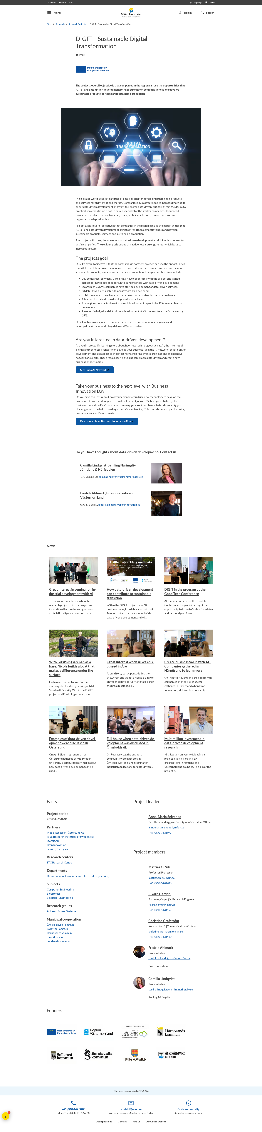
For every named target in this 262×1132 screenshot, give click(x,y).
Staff (71, 2)
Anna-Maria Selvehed (164, 817)
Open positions (104, 1121)
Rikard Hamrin (159, 894)
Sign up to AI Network (93, 370)
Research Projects (77, 24)
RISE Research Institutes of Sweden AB (70, 836)
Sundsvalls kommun (58, 941)
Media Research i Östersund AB (66, 832)
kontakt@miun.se (131, 1109)
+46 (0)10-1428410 (159, 936)
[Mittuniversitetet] (131, 12)
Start (49, 24)
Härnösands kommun (59, 932)
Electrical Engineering (60, 897)
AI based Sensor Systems (61, 911)
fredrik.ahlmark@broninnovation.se (119, 504)
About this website (156, 1121)
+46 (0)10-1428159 (159, 910)
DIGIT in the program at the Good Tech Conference (185, 591)
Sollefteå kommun (57, 928)
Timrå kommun (55, 937)
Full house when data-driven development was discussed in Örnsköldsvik (131, 743)
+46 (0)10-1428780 (159, 883)
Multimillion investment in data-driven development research (184, 743)
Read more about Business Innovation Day (105, 421)
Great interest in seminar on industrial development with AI (72, 591)
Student (52, 2)
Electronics (53, 893)
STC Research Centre (59, 862)
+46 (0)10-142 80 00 (73, 1109)
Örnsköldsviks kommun (60, 924)
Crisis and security (189, 1109)
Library (62, 2)
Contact (122, 1121)
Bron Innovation (56, 844)
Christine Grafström (163, 921)
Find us (136, 1121)
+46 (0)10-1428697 (159, 832)
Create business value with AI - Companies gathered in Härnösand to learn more (187, 666)
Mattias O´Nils (159, 867)
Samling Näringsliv (57, 849)
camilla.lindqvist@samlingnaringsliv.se (121, 476)
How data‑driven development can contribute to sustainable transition (130, 593)
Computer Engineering (60, 889)
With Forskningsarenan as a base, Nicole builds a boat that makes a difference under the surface (72, 668)
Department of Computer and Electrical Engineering (78, 876)
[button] (5, 1116)
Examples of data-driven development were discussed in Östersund (72, 743)
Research (60, 24)
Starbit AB (53, 840)
